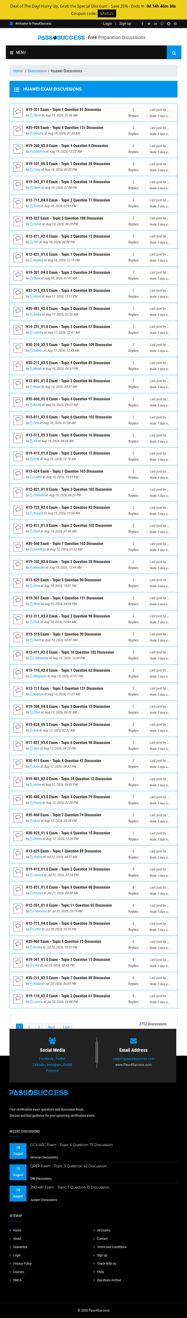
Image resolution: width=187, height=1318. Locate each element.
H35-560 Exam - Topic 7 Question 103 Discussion (64, 543)
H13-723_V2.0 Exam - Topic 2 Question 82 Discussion (68, 507)
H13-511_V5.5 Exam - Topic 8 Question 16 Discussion (68, 435)
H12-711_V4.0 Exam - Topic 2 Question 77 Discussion (68, 200)
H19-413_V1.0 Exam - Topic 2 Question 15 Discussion (68, 453)
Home (18, 71)
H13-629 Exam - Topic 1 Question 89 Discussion (63, 851)
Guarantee (20, 1247)
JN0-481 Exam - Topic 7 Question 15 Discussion (69, 1187)
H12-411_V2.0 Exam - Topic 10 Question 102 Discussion (70, 652)
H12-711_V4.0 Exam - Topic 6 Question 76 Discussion (68, 923)
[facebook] (142, 24)
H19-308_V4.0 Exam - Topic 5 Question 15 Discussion (68, 706)
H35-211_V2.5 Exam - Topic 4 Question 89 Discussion (68, 363)
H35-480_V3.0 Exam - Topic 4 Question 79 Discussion (68, 797)
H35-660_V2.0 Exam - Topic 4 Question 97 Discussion (68, 399)
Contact (102, 1239)
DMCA (17, 1280)
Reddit (67, 1065)
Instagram (54, 1065)
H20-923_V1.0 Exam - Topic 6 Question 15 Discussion (68, 833)
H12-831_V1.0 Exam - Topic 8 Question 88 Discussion (68, 887)
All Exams (103, 1230)
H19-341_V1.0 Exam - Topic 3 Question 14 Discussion (68, 182)
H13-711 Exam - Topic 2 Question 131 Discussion (64, 688)
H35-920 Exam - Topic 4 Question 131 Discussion (64, 127)
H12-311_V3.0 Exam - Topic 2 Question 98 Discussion (68, 616)
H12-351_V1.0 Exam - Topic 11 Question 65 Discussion (69, 905)
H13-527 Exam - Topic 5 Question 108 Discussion (64, 218)
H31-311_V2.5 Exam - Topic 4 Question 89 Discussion (68, 290)
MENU (21, 52)
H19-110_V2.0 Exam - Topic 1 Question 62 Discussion (68, 670)
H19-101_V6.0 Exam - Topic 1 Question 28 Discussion (68, 163)
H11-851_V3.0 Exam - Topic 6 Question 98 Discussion (68, 742)
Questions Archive (109, 1280)
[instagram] (162, 24)
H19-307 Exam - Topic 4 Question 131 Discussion (64, 598)
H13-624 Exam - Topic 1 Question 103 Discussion (64, 471)
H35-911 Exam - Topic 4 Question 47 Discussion (63, 760)
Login (107, 23)
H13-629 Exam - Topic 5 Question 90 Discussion (63, 580)
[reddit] (169, 24)
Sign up (125, 23)
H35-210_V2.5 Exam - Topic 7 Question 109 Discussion (69, 344)
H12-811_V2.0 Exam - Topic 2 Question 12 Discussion (68, 236)
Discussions (37, 71)
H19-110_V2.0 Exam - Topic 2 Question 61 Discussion (68, 996)
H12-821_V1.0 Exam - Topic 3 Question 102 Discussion (69, 489)
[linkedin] (155, 24)
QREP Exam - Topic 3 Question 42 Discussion (68, 1166)
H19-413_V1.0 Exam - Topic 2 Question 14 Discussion (68, 869)
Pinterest (52, 1071)
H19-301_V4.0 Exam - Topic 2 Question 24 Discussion (68, 272)
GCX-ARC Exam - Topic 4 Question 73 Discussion (71, 1145)
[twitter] (149, 24)
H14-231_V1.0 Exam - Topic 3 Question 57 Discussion (68, 326)
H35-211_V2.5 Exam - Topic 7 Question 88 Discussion (68, 978)
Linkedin (39, 1065)
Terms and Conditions (111, 1247)
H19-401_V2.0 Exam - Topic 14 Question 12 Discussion (69, 778)
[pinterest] (175, 24)
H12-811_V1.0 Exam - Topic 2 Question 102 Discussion (69, 525)
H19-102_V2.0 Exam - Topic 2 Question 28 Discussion (68, 561)
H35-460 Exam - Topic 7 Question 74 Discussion (63, 815)
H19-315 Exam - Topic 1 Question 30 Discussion (63, 634)
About (17, 1239)
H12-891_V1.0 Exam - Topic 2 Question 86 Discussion (68, 381)
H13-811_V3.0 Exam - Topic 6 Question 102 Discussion (69, 417)
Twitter (60, 1058)
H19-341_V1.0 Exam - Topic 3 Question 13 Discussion (68, 959)
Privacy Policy (22, 1263)
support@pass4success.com (133, 1058)
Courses (18, 1272)
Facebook (46, 1058)
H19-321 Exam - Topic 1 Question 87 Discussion (63, 109)
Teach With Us (106, 1263)
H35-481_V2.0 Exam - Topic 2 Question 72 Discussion (68, 308)
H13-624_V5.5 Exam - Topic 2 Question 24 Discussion (68, 724)
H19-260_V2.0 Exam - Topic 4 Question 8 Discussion (67, 145)
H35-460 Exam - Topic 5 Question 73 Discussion (63, 941)
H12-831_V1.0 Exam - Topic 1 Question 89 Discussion (68, 254)
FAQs (100, 1272)
